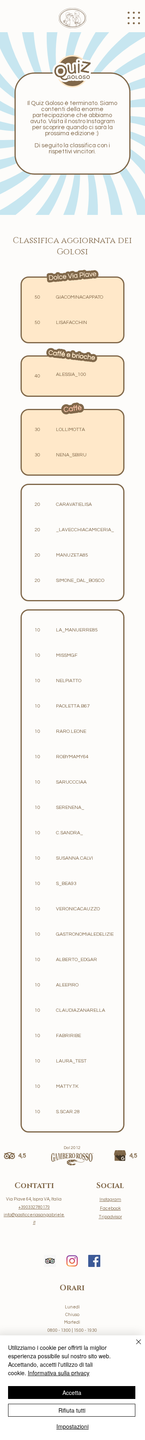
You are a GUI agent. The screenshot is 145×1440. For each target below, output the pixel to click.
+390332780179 (34, 1207)
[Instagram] (72, 1261)
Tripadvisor (110, 1217)
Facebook (110, 1208)
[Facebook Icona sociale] (94, 1261)
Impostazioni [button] (72, 1426)
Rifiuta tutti (71, 1410)
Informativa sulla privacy (58, 1373)
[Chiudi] (133, 1346)
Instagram (110, 1199)
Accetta (71, 1392)
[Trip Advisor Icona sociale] (50, 1261)
